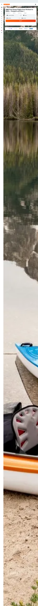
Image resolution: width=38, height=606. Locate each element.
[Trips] (1, 28)
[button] (2, 4)
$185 (7, 9)
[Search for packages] (1, 14)
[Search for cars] (1, 12)
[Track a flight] (1, 25)
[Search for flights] (1, 7)
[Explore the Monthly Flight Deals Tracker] (1, 21)
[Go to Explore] (1, 23)
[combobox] (20, 12)
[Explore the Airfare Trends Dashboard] (1, 19)
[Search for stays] (1, 10)
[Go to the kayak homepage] (7, 4)
